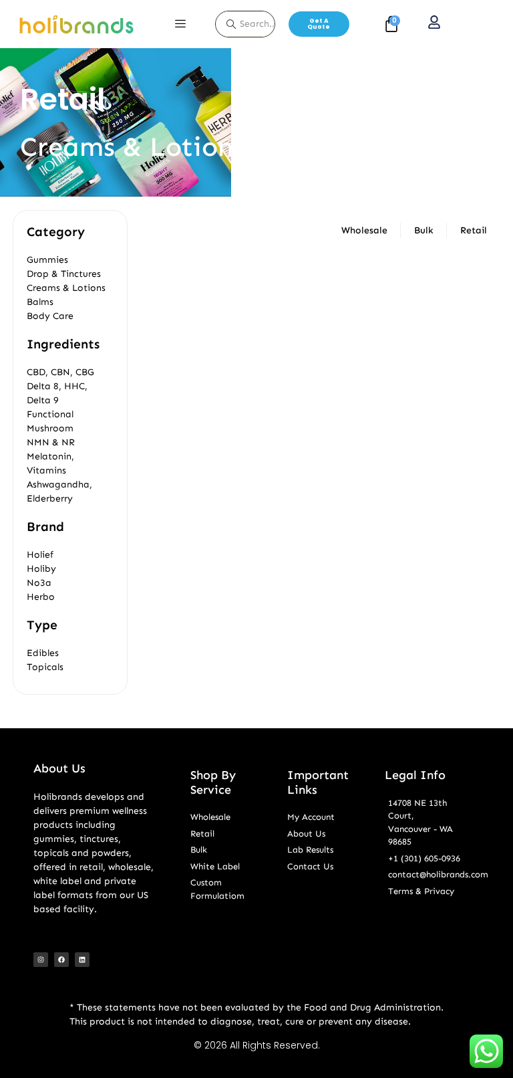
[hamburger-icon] (180, 24)
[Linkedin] (82, 959)
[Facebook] (61, 959)
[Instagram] (40, 959)
